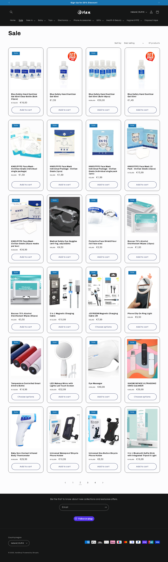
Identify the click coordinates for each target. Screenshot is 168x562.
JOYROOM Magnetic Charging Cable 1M (103, 314)
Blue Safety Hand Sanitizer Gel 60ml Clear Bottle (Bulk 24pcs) (24, 96)
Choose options (103, 327)
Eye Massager (95, 383)
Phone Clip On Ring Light (140, 313)
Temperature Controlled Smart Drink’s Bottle (25, 384)
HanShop (18, 552)
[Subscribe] (106, 507)
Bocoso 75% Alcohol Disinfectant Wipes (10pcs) (141, 242)
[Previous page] (65, 483)
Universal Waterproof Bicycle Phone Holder (64, 454)
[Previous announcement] (9, 2)
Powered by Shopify (31, 552)
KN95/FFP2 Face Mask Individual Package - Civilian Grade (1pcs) (64, 168)
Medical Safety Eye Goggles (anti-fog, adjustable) (63, 242)
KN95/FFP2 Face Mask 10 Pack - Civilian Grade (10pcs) (142, 167)
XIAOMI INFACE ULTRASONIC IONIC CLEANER (142, 384)
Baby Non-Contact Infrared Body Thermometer (24, 454)
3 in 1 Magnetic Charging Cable (62, 314)
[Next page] (103, 483)
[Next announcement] (159, 2)
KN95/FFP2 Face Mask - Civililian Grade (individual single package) (24, 168)
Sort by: (118, 43)
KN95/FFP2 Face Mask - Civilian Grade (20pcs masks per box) (25, 243)
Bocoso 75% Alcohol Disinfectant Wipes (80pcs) (24, 314)
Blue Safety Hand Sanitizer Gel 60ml (63, 95)
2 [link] (80, 482)
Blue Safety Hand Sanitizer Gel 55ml (141, 95)
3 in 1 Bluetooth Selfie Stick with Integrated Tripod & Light (142, 454)
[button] (11, 12)
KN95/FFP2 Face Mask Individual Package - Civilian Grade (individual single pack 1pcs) (103, 170)
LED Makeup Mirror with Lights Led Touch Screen (62, 384)
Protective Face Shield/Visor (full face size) (102, 242)
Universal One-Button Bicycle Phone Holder (103, 454)
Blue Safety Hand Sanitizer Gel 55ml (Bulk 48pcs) (102, 95)
